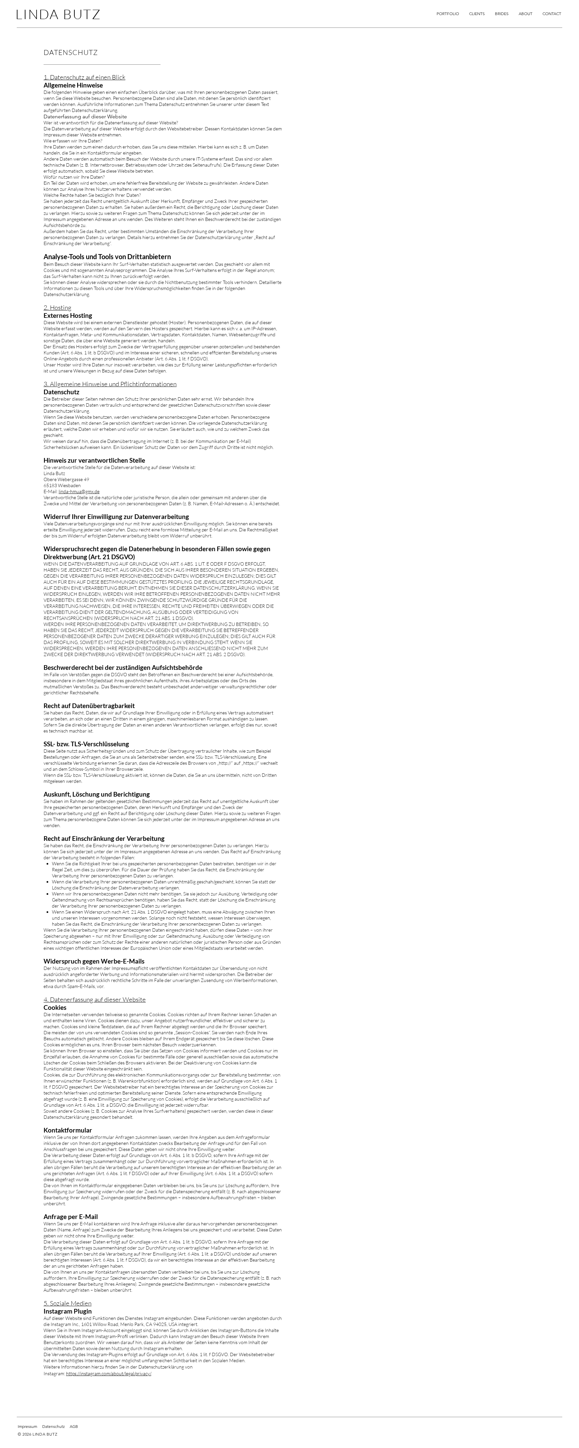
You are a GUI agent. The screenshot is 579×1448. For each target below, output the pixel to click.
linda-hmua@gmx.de (79, 491)
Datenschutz (53, 1426)
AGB (73, 1426)
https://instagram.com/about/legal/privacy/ (108, 1373)
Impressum (27, 1426)
